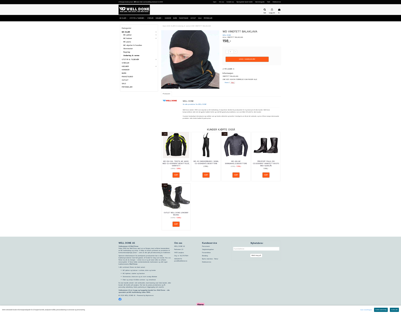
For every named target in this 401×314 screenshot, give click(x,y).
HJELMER (125, 66)
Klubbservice (277, 2)
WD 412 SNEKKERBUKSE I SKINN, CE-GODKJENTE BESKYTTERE (206, 162)
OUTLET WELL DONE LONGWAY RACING (176, 214)
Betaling (205, 256)
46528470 (178, 259)
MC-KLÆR (126, 32)
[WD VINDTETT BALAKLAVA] (190, 59)
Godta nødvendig (380, 310)
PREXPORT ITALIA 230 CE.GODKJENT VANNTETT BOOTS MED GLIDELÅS (266, 163)
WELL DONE (227, 35)
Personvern (206, 246)
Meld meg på (256, 255)
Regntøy (126, 52)
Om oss (221, 2)
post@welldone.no (180, 261)
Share (227, 82)
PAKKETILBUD (127, 76)
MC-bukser (127, 38)
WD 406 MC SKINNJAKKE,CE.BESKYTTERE (236, 162)
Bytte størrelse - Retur (210, 259)
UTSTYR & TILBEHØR (130, 59)
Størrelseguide (260, 2)
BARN (124, 73)
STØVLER (125, 63)
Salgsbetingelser (208, 249)
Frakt (268, 2)
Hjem (214, 2)
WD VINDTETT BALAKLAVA (201, 26)
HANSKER (125, 69)
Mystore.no (150, 295)
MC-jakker (127, 35)
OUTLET (125, 80)
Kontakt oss (230, 2)
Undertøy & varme (131, 55)
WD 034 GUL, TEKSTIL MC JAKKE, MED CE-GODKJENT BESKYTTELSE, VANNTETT (176, 163)
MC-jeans (127, 42)
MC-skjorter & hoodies (132, 45)
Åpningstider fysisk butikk (245, 2)
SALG (124, 83)
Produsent (166, 94)
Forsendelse (206, 252)
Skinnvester (128, 48)
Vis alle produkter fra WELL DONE (194, 104)
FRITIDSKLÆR (127, 87)
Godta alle (394, 310)
